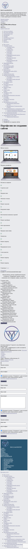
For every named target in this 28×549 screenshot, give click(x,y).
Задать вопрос (4, 20)
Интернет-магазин (11, 58)
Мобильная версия (8, 64)
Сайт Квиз (9, 53)
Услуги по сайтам (8, 31)
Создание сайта (10, 47)
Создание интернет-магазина (9, 287)
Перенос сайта (7, 88)
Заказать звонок (5, 19)
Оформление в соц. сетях (10, 115)
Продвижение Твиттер (8, 319)
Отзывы (6, 36)
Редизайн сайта (6, 296)
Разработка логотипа (9, 100)
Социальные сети (8, 33)
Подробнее (3, 270)
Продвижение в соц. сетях (10, 102)
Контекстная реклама (9, 75)
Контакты (6, 42)
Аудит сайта (7, 90)
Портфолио (6, 35)
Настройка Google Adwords (9, 304)
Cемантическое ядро (9, 74)
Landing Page (10, 50)
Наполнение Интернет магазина (12, 95)
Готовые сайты (7, 39)
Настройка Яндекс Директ (9, 302)
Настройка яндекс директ (13, 77)
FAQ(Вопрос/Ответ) (9, 37)
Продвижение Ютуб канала (9, 313)
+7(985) (2, 26)
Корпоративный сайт (12, 61)
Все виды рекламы (8, 32)
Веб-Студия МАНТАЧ (6, 10)
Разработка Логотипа (7, 307)
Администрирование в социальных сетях (14, 108)
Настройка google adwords (13, 80)
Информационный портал (13, 56)
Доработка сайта (8, 93)
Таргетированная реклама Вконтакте (16, 114)
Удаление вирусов (8, 85)
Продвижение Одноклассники (14, 106)
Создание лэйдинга (7, 285)
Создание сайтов (8, 45)
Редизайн (6, 97)
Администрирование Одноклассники (16, 111)
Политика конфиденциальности (9, 378)
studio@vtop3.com (5, 28)
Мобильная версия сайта (8, 290)
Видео (5, 40)
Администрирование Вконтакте (15, 110)
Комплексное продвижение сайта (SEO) (10, 71)
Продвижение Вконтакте (13, 104)
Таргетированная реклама (10, 112)
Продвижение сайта (7, 293)
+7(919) (2, 22)
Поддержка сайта (8, 82)
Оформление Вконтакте (13, 116)
